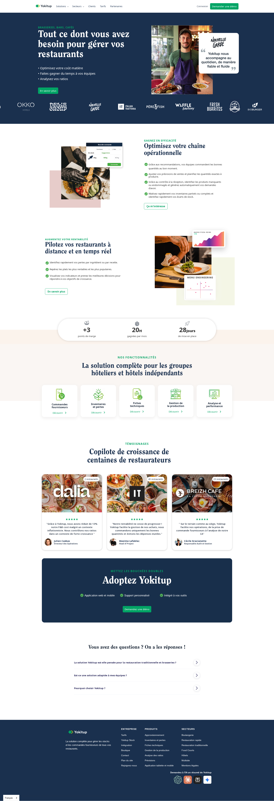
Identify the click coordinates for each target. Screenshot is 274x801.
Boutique (125, 750)
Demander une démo (224, 6)
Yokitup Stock (128, 740)
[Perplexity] (197, 780)
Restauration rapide (191, 740)
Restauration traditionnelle (195, 745)
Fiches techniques (154, 745)
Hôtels (185, 755)
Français (9, 798)
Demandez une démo (137, 609)
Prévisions (150, 760)
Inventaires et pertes (155, 740)
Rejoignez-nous (129, 765)
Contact (125, 755)
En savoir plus (48, 90)
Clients (92, 6)
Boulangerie (188, 735)
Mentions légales (190, 765)
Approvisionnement (154, 735)
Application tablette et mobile (159, 765)
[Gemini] (207, 780)
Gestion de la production (157, 750)
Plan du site (127, 760)
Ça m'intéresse (156, 206)
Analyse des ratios (154, 755)
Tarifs (103, 6)
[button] (63, 6)
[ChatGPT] (178, 780)
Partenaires (116, 6)
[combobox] (11, 798)
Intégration (126, 745)
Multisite (186, 760)
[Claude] (188, 780)
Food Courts (188, 750)
